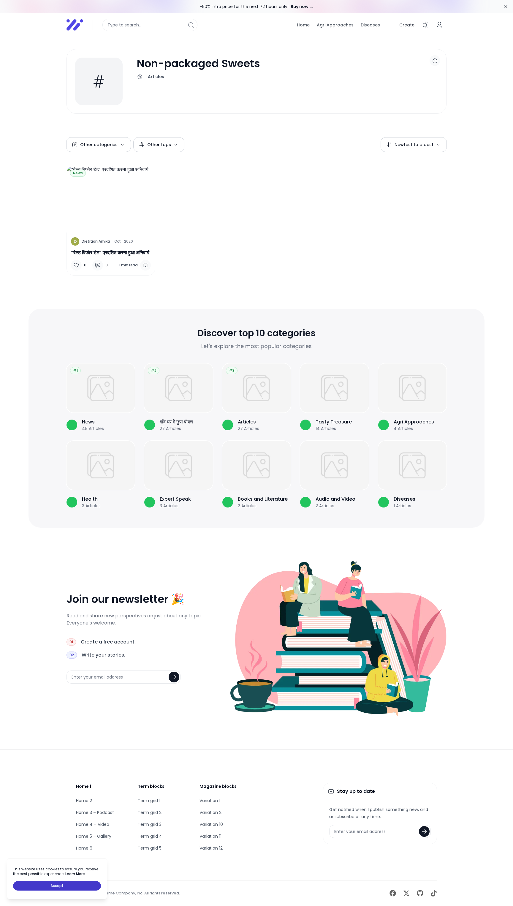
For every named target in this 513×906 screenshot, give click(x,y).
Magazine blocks (218, 786)
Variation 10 (211, 824)
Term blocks (151, 786)
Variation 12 (211, 848)
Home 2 (84, 801)
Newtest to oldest (414, 145)
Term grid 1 (149, 801)
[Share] (435, 60)
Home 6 (84, 848)
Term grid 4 (150, 836)
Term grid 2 (150, 812)
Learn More (75, 873)
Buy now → (302, 7)
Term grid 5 (150, 848)
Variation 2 (210, 812)
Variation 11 (210, 836)
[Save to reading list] (145, 265)
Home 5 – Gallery (93, 836)
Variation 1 (210, 801)
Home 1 (83, 786)
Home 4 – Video (92, 824)
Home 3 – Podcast (95, 812)
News (78, 172)
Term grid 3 (150, 824)
